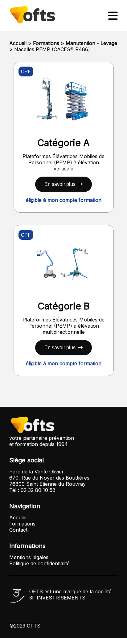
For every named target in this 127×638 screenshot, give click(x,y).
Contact (18, 530)
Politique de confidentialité (39, 563)
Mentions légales (28, 557)
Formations (46, 43)
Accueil (18, 43)
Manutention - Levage (91, 43)
